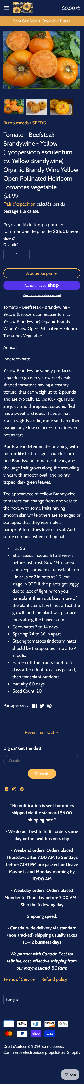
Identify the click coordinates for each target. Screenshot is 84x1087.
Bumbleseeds (16, 122)
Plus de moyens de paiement (42, 295)
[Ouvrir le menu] (6, 7)
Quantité (10, 244)
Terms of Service (19, 979)
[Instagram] (14, 789)
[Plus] (25, 254)
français (12, 999)
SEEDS (39, 122)
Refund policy (54, 979)
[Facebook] (6, 789)
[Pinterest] (22, 789)
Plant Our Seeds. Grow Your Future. (42, 21)
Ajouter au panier (42, 273)
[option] (13, 107)
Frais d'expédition (19, 204)
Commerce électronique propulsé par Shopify (41, 1052)
